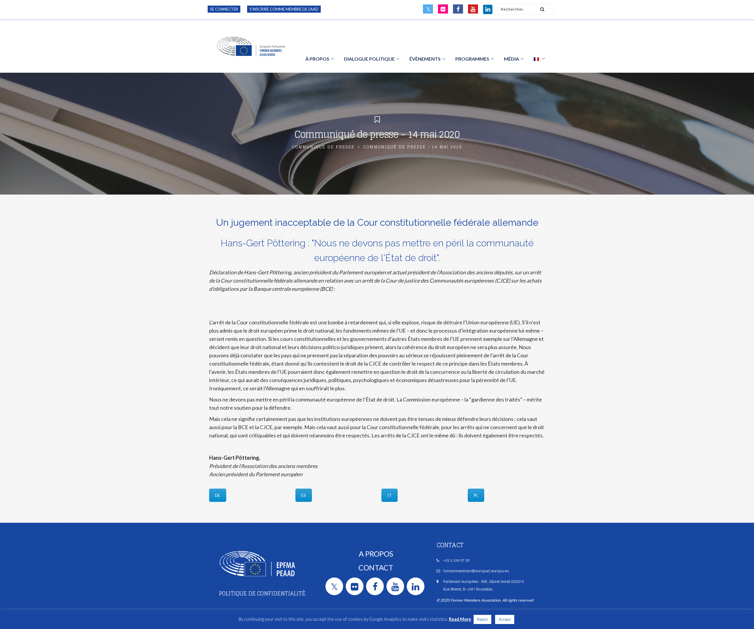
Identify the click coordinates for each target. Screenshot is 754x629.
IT (389, 495)
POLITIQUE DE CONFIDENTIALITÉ (262, 593)
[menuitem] (539, 58)
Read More (460, 619)
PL (476, 495)
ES (303, 495)
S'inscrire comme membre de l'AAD (283, 9)
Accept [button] (505, 619)
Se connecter (224, 9)
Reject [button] (482, 619)
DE (217, 495)
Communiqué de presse (323, 147)
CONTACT (375, 567)
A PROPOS (376, 553)
